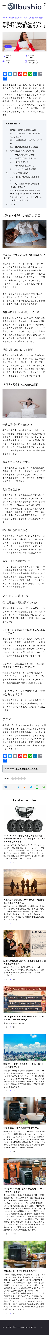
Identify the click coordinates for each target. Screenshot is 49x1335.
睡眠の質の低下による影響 (26, 147)
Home (5, 18)
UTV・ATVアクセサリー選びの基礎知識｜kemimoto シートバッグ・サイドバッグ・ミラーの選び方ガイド (24, 838)
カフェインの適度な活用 (25, 169)
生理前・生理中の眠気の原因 (23, 130)
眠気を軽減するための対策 (22, 151)
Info (8, 46)
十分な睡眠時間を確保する (26, 155)
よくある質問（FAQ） (20, 173)
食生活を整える (22, 162)
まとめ (13, 204)
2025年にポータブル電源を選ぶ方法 (20, 1271)
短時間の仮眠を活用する (25, 158)
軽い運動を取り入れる (24, 166)
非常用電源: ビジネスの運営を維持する (21, 1128)
